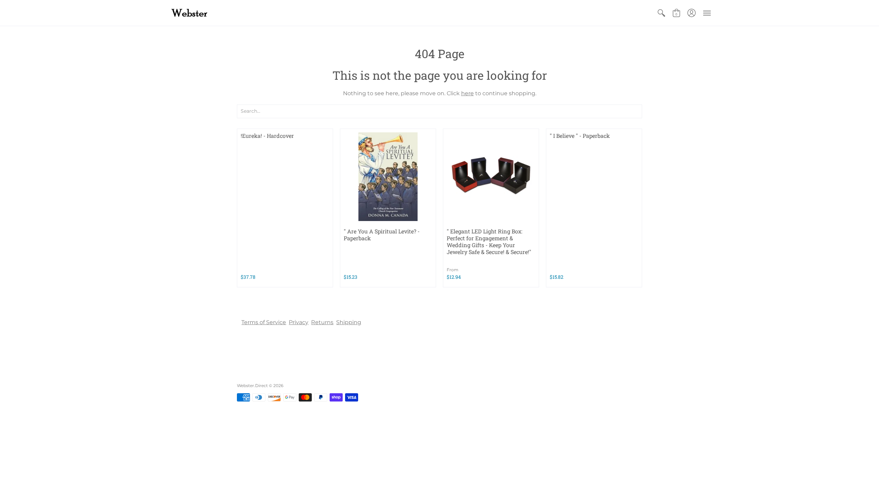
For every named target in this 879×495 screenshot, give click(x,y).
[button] (661, 13)
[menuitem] (661, 13)
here (467, 93)
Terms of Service (263, 322)
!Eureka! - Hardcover (267, 135)
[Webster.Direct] (211, 13)
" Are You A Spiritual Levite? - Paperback (382, 235)
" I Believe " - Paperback (580, 135)
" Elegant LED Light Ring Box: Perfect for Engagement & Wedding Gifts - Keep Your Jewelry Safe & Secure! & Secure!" (489, 241)
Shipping (348, 322)
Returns (322, 322)
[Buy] (388, 176)
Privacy (298, 322)
